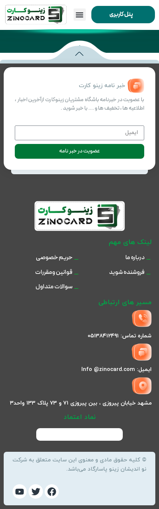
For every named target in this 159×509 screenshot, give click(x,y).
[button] (80, 14)
